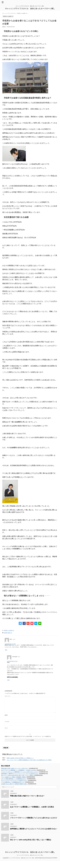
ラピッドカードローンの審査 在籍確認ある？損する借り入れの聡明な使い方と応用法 (29, 760)
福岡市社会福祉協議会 (12, 677)
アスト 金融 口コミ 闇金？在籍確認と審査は (13, 777)
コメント (7, 696)
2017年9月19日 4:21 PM (12, 661)
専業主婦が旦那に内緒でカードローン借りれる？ (15, 768)
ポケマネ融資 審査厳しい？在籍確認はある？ (14, 778)
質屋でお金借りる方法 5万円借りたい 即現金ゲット (20, 758)
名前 (6, 715)
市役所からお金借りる (9, 630)
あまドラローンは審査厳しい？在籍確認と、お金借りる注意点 (18, 770)
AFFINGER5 (54, 857)
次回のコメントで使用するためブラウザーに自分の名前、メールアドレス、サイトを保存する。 (28, 736)
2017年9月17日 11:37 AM (10, 643)
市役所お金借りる (8, 632)
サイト (6, 728)
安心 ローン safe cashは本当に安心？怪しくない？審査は (17, 775)
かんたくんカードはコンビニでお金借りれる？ (14, 780)
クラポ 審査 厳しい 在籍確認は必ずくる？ (13, 782)
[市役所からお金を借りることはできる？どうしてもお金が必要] (35, 623)
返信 (6, 649)
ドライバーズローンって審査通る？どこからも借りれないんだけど (20, 772)
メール (7, 721)
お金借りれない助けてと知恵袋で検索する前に (14, 784)
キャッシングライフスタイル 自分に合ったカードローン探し (30, 8)
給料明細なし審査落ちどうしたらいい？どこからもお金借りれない (20, 773)
